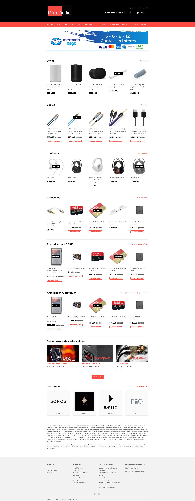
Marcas (134, 24)
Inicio (48, 468)
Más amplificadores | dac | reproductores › (134, 293)
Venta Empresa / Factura (107, 472)
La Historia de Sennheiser (57, 363)
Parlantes (102, 24)
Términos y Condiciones (107, 487)
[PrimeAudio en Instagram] (99, 494)
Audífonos (67, 24)
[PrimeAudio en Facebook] (95, 494)
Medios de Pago (104, 480)
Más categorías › (142, 386)
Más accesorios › (142, 198)
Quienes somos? (52, 470)
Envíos (101, 475)
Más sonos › (144, 61)
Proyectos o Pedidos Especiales (109, 482)
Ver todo (97, 377)
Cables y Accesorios (118, 24)
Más (143, 24)
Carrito (142, 13)
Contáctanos (51, 473)
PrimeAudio (56, 499)
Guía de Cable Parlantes (91, 363)
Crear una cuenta (143, 8)
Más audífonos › (143, 153)
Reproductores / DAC (84, 24)
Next (144, 40)
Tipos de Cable (122, 363)
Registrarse (132, 8)
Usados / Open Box (79, 482)
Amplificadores (53, 24)
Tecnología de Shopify (69, 499)
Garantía (102, 477)
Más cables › (144, 105)
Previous (51, 40)
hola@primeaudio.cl (132, 468)
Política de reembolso (106, 485)
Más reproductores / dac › (139, 244)
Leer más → (51, 370)
